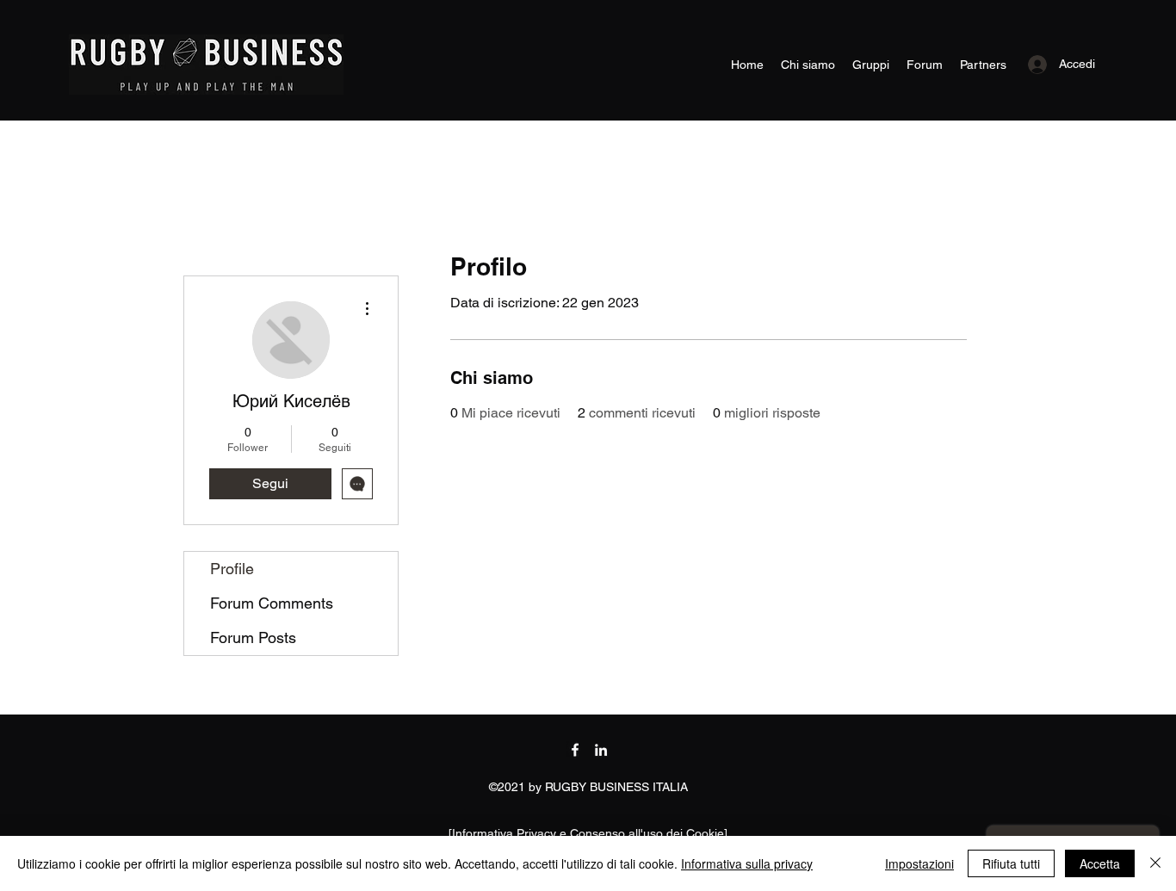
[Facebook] (575, 749)
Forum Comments (271, 603)
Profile (232, 569)
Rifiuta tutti (1011, 863)
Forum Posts (253, 637)
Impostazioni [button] (919, 863)
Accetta (1100, 863)
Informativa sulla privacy (747, 863)
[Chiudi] (1155, 863)
